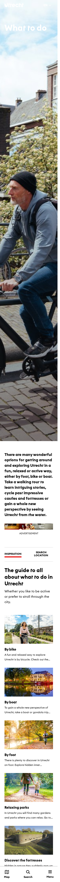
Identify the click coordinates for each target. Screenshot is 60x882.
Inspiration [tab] (13, 553)
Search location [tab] (41, 554)
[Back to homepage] (14, 4)
